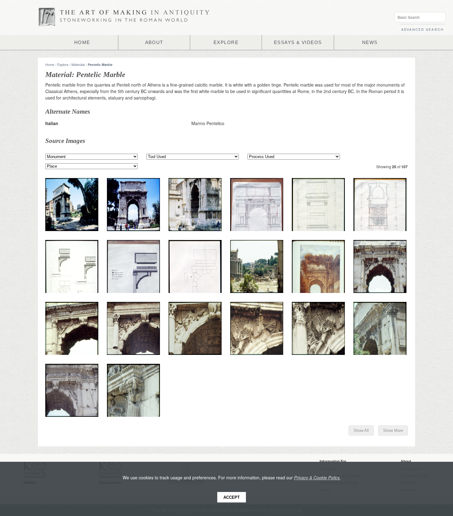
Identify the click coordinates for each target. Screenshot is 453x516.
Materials (78, 64)
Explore (62, 64)
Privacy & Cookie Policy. (317, 477)
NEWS (370, 42)
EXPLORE (226, 42)
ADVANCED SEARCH (422, 29)
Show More (393, 430)
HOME (82, 42)
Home (49, 64)
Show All (361, 430)
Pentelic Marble (100, 64)
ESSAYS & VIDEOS (298, 42)
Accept (231, 497)
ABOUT (154, 42)
